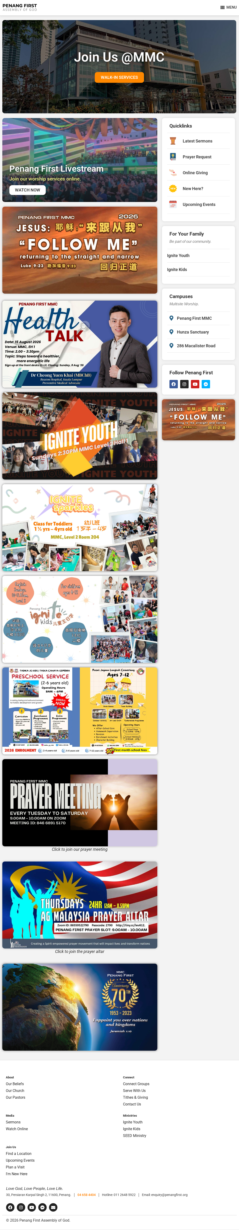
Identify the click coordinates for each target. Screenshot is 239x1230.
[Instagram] (184, 384)
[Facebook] (173, 384)
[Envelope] (53, 1207)
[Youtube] (195, 384)
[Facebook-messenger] (206, 384)
